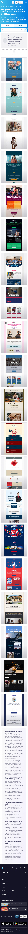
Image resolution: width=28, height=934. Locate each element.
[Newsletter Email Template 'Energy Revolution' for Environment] (14, 642)
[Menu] (26, 2)
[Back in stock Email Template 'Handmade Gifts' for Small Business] (14, 405)
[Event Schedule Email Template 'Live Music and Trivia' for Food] (14, 438)
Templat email (4, 6)
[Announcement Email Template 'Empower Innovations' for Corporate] (14, 99)
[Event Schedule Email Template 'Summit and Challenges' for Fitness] (14, 201)
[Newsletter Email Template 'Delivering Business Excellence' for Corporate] (14, 506)
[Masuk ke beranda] (1, 2)
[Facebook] (12, 867)
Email (20, 25)
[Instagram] (16, 867)
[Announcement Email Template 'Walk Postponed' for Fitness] (14, 69)
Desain (7, 25)
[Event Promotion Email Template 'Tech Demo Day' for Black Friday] (14, 235)
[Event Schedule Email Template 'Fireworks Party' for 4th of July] (14, 574)
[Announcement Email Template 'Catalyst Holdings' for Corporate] (14, 167)
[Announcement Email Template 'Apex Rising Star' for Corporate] (14, 710)
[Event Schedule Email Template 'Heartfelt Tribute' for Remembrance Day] (14, 472)
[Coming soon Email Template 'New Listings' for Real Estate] (14, 608)
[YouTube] (24, 867)
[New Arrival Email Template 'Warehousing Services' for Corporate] (14, 303)
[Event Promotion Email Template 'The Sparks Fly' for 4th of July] (14, 540)
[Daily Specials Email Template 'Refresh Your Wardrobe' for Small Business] (14, 133)
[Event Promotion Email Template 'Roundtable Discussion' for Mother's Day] (14, 337)
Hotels (11, 6)
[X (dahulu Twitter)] (20, 867)
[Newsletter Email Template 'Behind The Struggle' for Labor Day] (14, 371)
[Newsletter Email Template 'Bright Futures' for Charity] (14, 269)
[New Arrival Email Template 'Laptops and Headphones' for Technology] (14, 676)
